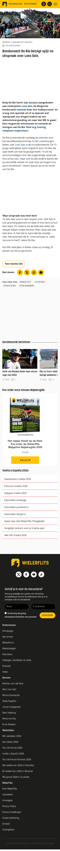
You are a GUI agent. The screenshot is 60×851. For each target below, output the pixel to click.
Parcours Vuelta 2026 (16, 486)
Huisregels (7, 800)
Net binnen (7, 637)
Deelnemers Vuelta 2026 (17, 479)
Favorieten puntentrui (16, 507)
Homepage (7, 631)
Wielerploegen (9, 648)
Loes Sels (27, 106)
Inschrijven (47, 615)
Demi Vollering (9, 713)
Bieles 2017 (26, 282)
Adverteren (7, 795)
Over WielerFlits (9, 789)
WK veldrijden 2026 (11, 736)
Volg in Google (13, 45)
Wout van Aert (9, 689)
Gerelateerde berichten (16, 342)
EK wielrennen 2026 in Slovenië (17, 771)
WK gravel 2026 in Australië (15, 777)
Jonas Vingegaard (11, 707)
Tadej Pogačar (9, 701)
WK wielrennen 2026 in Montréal (18, 765)
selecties (43, 137)
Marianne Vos (9, 719)
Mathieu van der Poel (12, 684)
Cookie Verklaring (10, 818)
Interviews (7, 654)
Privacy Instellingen (11, 812)
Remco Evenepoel (11, 695)
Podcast (6, 666)
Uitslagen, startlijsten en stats (16, 660)
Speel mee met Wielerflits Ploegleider (24, 521)
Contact (6, 824)
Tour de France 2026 (12, 748)
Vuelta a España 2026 (13, 754)
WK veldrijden (27, 285)
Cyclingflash (8, 830)
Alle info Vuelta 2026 (15, 535)
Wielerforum (8, 643)
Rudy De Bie (10, 285)
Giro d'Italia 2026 (10, 742)
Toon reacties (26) (14, 264)
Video (5, 672)
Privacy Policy (9, 806)
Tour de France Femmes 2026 (16, 760)
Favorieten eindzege (15, 500)
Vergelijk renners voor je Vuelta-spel (24, 528)
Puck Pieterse (8, 724)
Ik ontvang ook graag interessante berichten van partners (20, 615)
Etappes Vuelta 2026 (15, 493)
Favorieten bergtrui (15, 514)
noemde (21, 109)
